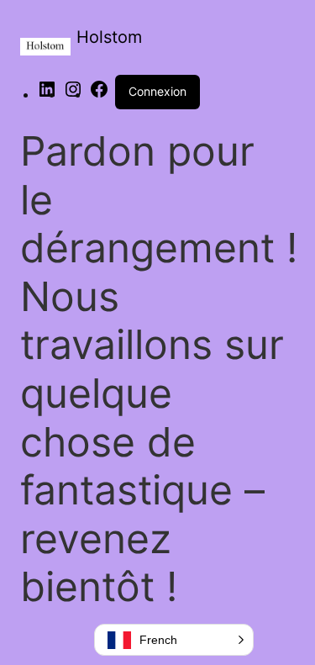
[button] (174, 640)
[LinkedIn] (47, 94)
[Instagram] (73, 94)
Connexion (157, 91)
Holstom (109, 37)
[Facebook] (99, 94)
